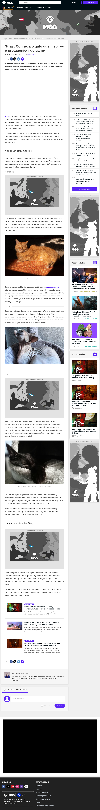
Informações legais (43, 796)
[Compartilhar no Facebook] (11, 59)
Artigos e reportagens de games (17, 38)
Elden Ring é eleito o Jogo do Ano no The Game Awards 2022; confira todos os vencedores (86, 121)
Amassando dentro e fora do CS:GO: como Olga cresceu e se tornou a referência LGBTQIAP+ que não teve (83, 286)
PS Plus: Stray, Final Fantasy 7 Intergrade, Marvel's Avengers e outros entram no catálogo (42, 624)
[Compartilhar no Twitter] (14, 59)
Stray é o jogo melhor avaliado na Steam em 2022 (85, 160)
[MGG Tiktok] (26, 786)
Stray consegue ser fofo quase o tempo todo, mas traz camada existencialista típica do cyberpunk (86, 180)
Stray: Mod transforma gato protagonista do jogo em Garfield (86, 165)
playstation (29, 604)
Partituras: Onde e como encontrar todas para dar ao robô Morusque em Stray (84, 403)
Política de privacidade (45, 806)
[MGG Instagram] (17, 786)
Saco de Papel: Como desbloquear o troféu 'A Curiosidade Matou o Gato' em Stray (42, 644)
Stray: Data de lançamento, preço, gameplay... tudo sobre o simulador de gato (42, 608)
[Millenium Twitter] (8, 786)
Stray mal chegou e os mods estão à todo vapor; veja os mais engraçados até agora (86, 172)
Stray (28, 38)
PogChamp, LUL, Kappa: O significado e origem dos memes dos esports (84, 341)
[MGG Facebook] (3, 786)
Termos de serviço (43, 799)
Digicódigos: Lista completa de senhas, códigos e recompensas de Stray (84, 431)
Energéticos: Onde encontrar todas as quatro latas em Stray (83, 377)
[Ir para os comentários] (22, 59)
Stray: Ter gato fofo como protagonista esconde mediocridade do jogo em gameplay (83, 137)
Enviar (61, 706)
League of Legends (91, 318)
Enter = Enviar (48, 706)
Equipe (39, 789)
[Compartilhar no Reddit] (18, 59)
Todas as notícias (84, 189)
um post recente (52, 287)
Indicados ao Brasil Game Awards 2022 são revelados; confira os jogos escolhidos (84, 128)
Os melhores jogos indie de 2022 (84, 114)
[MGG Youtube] (12, 786)
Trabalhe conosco (43, 792)
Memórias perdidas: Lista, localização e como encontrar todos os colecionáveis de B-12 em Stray (85, 146)
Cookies (39, 802)
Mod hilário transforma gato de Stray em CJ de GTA (85, 154)
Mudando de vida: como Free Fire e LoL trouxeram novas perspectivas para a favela (84, 314)
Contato (39, 786)
